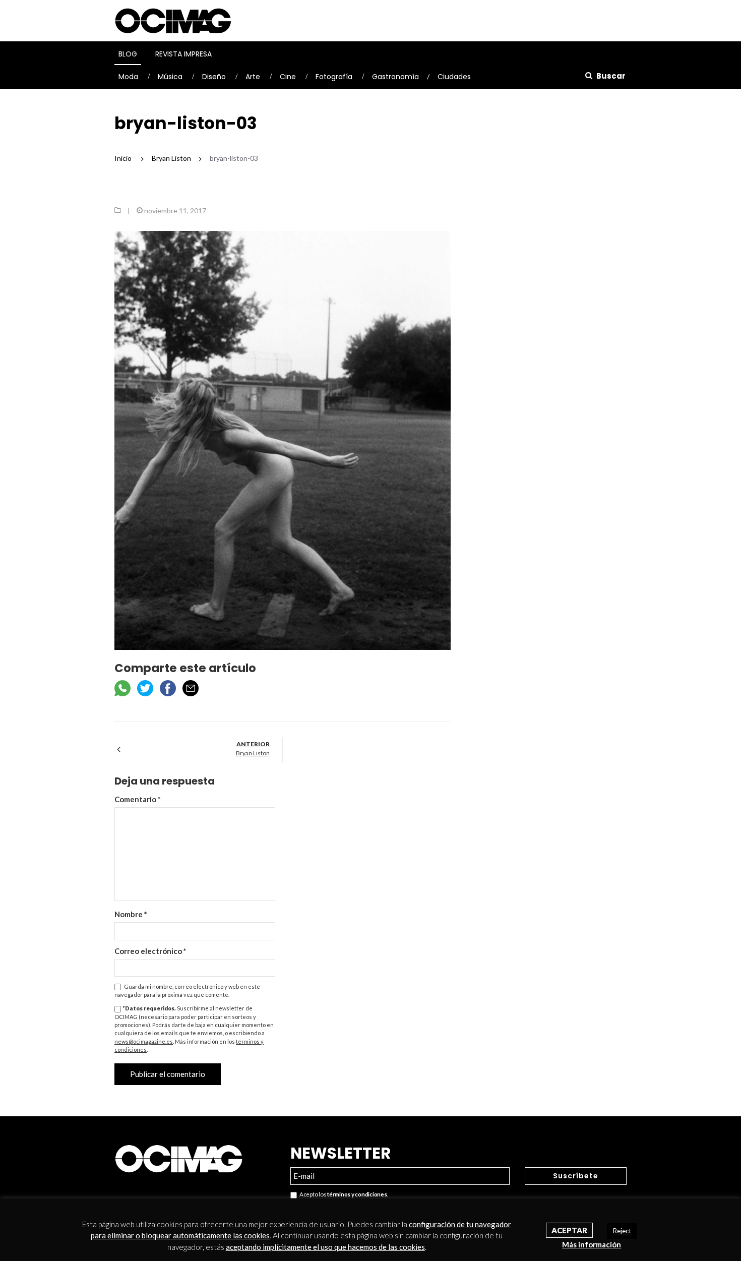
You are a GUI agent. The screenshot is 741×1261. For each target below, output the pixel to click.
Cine (288, 77)
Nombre (130, 914)
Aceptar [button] (569, 1230)
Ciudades (454, 77)
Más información (591, 1244)
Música (170, 77)
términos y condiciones (357, 1194)
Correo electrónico (150, 950)
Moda (128, 77)
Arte (252, 77)
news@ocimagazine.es (143, 1041)
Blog (127, 54)
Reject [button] (622, 1231)
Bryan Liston (253, 753)
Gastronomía (395, 77)
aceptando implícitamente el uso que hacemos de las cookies (325, 1246)
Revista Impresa (183, 54)
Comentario (137, 799)
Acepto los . (342, 1194)
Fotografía (334, 77)
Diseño (214, 77)
